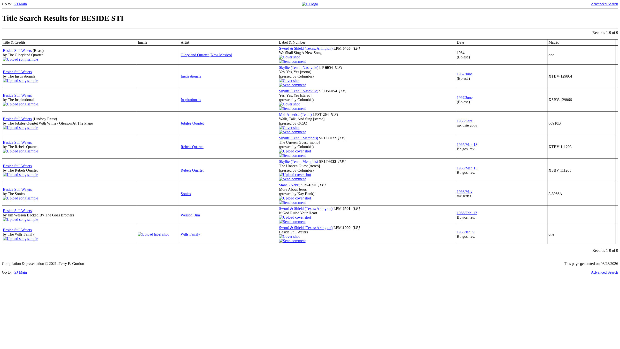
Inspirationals (191, 76)
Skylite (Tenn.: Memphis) (298, 138)
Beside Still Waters (17, 50)
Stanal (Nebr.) (289, 185)
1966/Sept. (465, 121)
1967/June (465, 74)
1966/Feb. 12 (467, 213)
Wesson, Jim (190, 215)
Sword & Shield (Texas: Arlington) (306, 48)
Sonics (186, 194)
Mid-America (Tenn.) (295, 114)
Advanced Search (604, 4)
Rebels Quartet (192, 147)
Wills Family (190, 234)
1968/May (465, 192)
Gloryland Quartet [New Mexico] (206, 55)
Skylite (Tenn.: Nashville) (298, 67)
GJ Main (20, 4)
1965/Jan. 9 (465, 232)
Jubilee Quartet (192, 123)
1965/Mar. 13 (467, 145)
